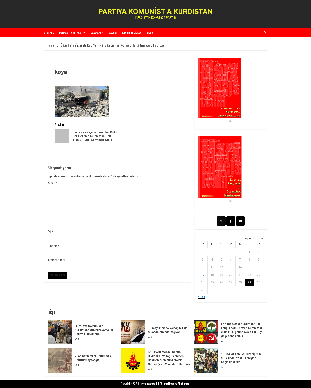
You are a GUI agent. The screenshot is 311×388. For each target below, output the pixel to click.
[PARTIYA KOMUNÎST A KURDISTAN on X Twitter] (221, 221)
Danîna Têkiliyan (131, 32)
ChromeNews (167, 384)
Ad (50, 231)
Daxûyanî (96, 32)
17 (202, 275)
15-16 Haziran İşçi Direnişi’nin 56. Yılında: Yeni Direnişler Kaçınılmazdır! (241, 358)
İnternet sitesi (56, 260)
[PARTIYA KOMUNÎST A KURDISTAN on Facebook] (230, 221)
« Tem (201, 296)
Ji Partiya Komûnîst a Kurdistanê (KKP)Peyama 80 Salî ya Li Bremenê (94, 330)
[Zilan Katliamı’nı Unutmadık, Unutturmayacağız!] (60, 360)
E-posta (53, 246)
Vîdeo (150, 32)
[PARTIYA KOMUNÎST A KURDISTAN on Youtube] (240, 221)
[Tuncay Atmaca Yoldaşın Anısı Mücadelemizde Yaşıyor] (133, 332)
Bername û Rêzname (71, 32)
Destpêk (49, 32)
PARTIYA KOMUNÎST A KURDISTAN (155, 11)
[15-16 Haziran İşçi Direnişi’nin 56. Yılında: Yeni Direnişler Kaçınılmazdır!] (206, 360)
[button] (265, 32)
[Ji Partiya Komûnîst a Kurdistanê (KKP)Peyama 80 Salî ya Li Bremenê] (60, 332)
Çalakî (113, 32)
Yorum (52, 182)
